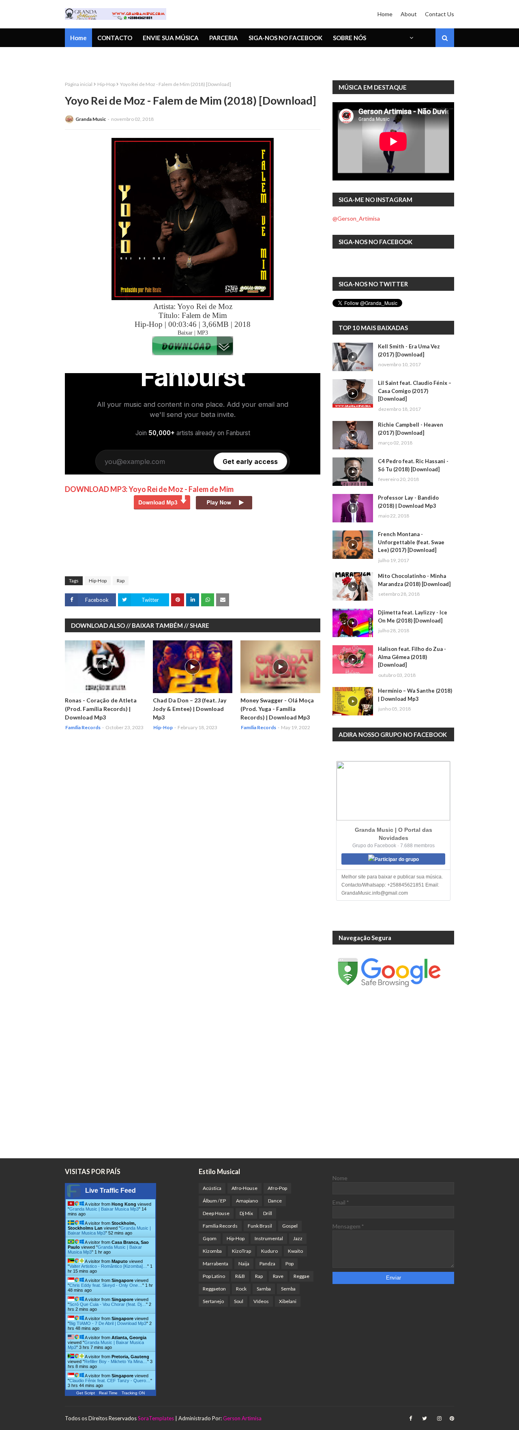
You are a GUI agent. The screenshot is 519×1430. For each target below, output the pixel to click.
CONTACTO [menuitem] (114, 37)
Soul (238, 1301)
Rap (120, 581)
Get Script (85, 1393)
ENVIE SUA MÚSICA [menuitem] (171, 37)
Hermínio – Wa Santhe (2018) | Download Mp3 (415, 694)
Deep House (216, 1213)
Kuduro (269, 1251)
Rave (278, 1276)
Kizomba (212, 1251)
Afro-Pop (277, 1188)
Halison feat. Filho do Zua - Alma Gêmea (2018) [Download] (412, 657)
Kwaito (295, 1251)
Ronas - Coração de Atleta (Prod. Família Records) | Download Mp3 (101, 709)
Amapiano (247, 1201)
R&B (240, 1276)
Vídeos (261, 1301)
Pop (289, 1263)
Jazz (297, 1238)
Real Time (108, 1393)
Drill (267, 1213)
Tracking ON (133, 1393)
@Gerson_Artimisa (356, 218)
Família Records (220, 1226)
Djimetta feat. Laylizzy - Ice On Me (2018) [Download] (412, 616)
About (409, 14)
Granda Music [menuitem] (159, 58)
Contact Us (439, 14)
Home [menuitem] (78, 37)
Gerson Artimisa (242, 1418)
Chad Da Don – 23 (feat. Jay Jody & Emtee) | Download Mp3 (189, 709)
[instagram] (439, 1418)
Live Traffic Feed (110, 1190)
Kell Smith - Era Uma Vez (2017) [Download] (409, 350)
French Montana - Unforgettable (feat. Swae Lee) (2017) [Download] (411, 542)
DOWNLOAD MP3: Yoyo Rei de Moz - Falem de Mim (149, 489)
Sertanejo (213, 1301)
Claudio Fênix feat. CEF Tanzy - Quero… (109, 1380)
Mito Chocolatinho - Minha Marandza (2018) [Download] (414, 580)
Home (384, 14)
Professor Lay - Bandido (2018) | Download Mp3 (408, 501)
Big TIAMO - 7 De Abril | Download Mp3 (107, 1323)
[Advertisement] (212, 548)
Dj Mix (246, 1213)
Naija (243, 1263)
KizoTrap (241, 1251)
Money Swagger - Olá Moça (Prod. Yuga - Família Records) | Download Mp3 (277, 709)
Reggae (301, 1276)
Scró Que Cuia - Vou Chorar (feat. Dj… (107, 1304)
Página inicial (78, 84)
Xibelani (287, 1301)
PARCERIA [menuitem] (223, 37)
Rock (241, 1289)
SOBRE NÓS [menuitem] (349, 37)
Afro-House (244, 1188)
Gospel (290, 1226)
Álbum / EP (214, 1201)
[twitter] (424, 1418)
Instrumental (269, 1238)
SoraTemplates (156, 1418)
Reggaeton (214, 1289)
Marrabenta (215, 1263)
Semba (288, 1289)
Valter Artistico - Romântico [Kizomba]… (108, 1266)
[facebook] (410, 1418)
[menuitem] (410, 37)
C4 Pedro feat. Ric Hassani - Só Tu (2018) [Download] (413, 465)
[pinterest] (451, 1418)
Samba (264, 1289)
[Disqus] (192, 845)
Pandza (267, 1263)
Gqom (210, 1238)
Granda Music (90, 119)
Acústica (212, 1188)
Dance (275, 1201)
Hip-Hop (106, 84)
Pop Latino (214, 1276)
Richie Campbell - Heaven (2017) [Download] (410, 428)
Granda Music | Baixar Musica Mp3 (104, 1209)
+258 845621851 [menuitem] (94, 58)
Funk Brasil (260, 1226)
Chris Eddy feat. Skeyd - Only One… (105, 1285)
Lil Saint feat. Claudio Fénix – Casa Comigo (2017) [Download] (414, 391)
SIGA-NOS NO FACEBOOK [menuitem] (285, 37)
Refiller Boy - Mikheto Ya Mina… (115, 1361)
